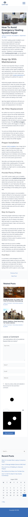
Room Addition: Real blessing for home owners (13, 322)
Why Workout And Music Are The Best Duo (13, 471)
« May (3, 502)
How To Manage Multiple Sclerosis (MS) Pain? (14, 464)
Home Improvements (18, 303)
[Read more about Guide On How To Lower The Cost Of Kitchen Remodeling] (13, 292)
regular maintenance (18, 75)
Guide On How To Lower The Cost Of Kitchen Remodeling (13, 300)
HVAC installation (11, 146)
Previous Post (14, 273)
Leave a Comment (6, 35)
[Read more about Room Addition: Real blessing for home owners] (13, 314)
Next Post (14, 276)
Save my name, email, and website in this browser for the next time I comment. (14, 385)
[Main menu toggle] (23, 3)
